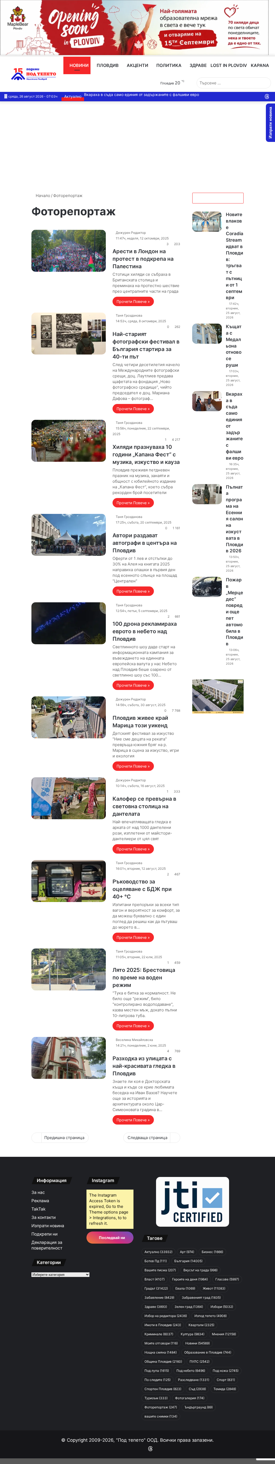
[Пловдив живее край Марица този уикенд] (68, 717)
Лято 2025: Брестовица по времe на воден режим (144, 977)
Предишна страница (64, 1137)
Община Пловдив (163, 1361)
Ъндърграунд (198, 1407)
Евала (185, 1288)
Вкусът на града (200, 1270)
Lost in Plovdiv (229, 65)
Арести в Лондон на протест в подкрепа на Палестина (143, 259)
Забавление (159, 1297)
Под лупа (156, 1371)
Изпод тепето (210, 1316)
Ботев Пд (155, 1261)
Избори (222, 1307)
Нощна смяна (160, 1352)
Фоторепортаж (160, 1407)
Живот (214, 1288)
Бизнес (212, 1252)
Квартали (201, 1325)
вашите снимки (160, 1416)
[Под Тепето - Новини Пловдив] (33, 74)
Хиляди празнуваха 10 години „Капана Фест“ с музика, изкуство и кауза (146, 454)
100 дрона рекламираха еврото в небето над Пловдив (145, 631)
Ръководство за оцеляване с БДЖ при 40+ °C (142, 889)
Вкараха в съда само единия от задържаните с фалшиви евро (141, 94)
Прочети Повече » (133, 301)
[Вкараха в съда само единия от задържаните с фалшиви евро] (207, 401)
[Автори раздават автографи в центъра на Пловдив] (68, 535)
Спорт (226, 1380)
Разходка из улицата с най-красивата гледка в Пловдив (144, 1066)
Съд (197, 1389)
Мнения (224, 1334)
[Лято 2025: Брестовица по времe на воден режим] (68, 969)
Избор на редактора (165, 1316)
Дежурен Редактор (131, 233)
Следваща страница (147, 1137)
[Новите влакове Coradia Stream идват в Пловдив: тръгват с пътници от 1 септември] (207, 222)
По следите (157, 1380)
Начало (42, 195)
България (188, 1261)
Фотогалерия (189, 1398)
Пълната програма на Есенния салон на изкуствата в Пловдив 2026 (234, 519)
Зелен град (189, 1307)
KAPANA (260, 65)
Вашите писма (160, 1270)
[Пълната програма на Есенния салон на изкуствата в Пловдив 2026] (207, 494)
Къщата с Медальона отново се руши (233, 346)
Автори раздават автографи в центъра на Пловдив (145, 543)
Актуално (158, 1252)
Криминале (158, 1334)
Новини (78, 65)
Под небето (190, 1371)
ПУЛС (199, 1361)
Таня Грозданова (129, 315)
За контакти (43, 1217)
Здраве (198, 65)
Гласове (227, 1279)
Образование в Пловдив (207, 1352)
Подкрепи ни (44, 1234)
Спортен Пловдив (162, 1389)
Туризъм (156, 1398)
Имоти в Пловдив (162, 1325)
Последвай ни (111, 1237)
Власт (154, 1279)
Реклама (40, 1200)
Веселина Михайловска (134, 1040)
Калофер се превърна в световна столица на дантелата (144, 806)
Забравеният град (201, 1297)
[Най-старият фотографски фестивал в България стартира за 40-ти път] (68, 334)
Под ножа (225, 1371)
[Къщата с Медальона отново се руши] (207, 334)
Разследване (193, 1380)
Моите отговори (161, 1343)
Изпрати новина (47, 1225)
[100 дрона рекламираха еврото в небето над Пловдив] (68, 623)
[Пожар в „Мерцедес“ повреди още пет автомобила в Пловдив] (207, 587)
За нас (38, 1192)
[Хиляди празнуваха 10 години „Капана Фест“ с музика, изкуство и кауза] (68, 441)
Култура (192, 1334)
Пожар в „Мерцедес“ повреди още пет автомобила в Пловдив (234, 611)
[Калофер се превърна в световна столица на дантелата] (68, 798)
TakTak (38, 1209)
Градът (156, 1288)
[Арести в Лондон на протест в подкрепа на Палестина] (68, 251)
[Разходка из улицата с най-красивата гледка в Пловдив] (68, 1058)
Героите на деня (190, 1279)
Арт (187, 1252)
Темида (225, 1389)
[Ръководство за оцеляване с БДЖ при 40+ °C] (68, 881)
